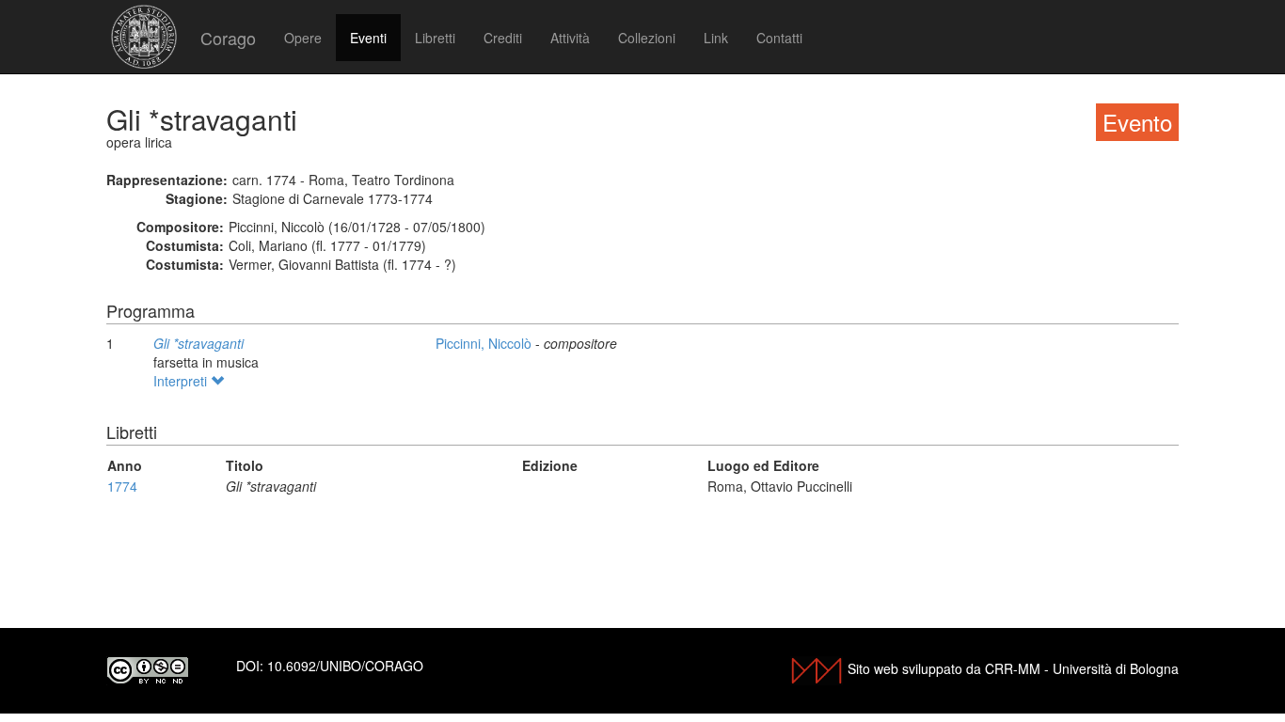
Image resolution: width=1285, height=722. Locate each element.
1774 (122, 486)
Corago (228, 37)
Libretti (435, 37)
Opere (303, 37)
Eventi (368, 37)
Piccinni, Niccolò (485, 343)
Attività (570, 37)
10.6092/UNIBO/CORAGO (345, 665)
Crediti (503, 37)
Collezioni (646, 37)
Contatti (779, 37)
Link (716, 37)
